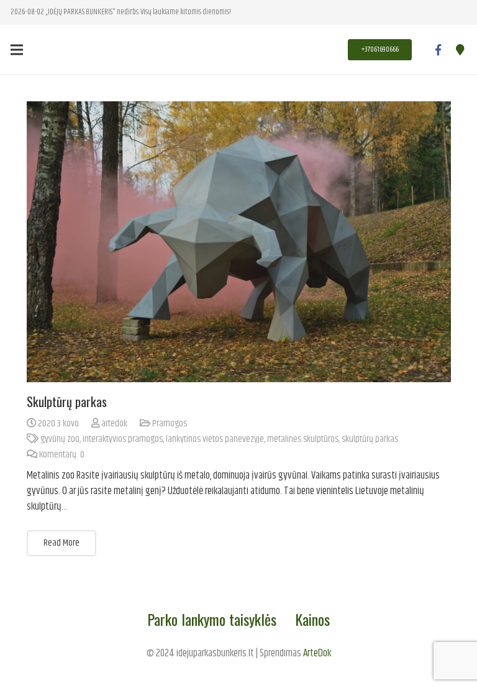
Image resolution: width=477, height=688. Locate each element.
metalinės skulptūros (302, 439)
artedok (114, 423)
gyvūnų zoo (60, 439)
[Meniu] (16, 49)
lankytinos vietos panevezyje (215, 439)
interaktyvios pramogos (123, 439)
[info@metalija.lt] (460, 50)
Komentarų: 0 (61, 454)
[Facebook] (438, 50)
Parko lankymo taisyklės (211, 619)
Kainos (312, 619)
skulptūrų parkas (370, 439)
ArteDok (317, 653)
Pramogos (169, 423)
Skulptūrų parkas (67, 401)
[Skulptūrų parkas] (239, 242)
